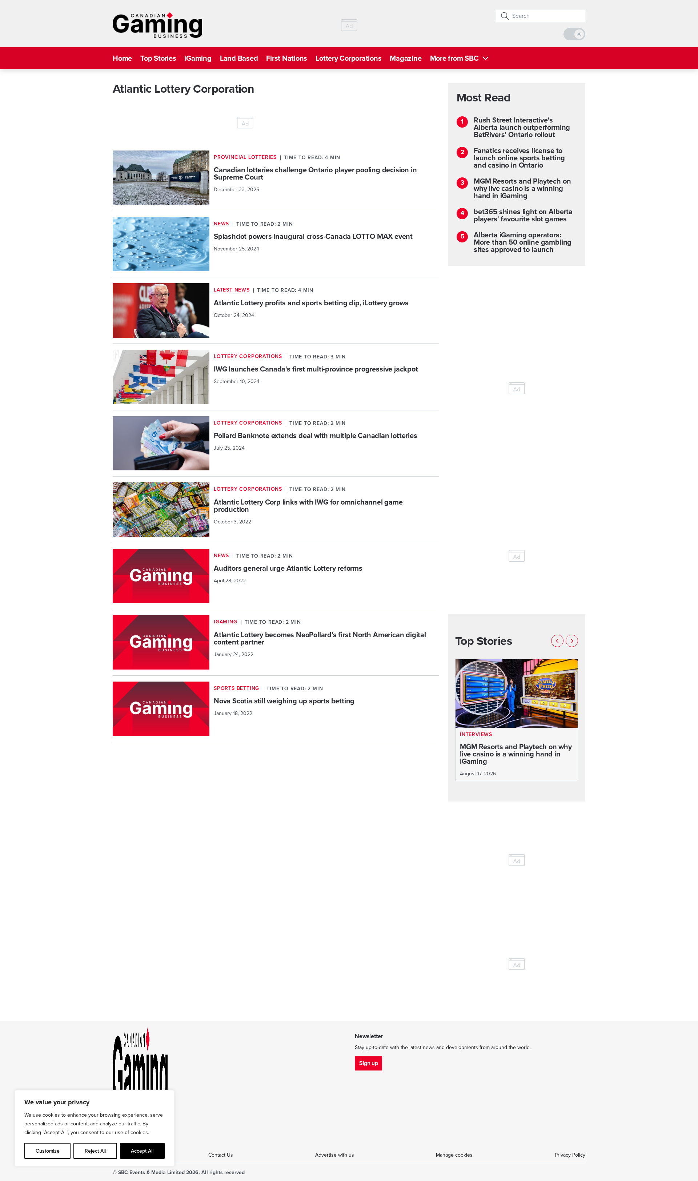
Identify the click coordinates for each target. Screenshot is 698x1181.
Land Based (239, 58)
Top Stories (158, 58)
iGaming (197, 58)
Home (122, 58)
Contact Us (220, 1155)
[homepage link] (157, 25)
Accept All (142, 1150)
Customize (48, 1150)
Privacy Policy (570, 1155)
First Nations (286, 58)
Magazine (405, 58)
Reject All (95, 1150)
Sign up (368, 1063)
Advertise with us (334, 1155)
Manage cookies (454, 1155)
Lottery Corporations (348, 58)
